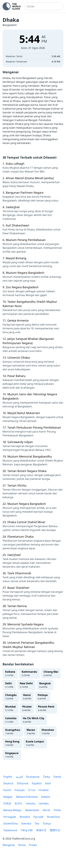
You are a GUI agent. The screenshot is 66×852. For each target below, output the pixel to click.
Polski (57, 810)
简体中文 (41, 830)
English (7, 776)
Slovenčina (53, 817)
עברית (31, 790)
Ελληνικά (22, 783)
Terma (22, 845)
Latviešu (44, 803)
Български (32, 776)
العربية (19, 776)
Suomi (7, 790)
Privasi (33, 845)
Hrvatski (44, 790)
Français (20, 790)
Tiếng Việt (27, 830)
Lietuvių (30, 803)
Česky (46, 776)
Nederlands (32, 810)
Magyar (8, 796)
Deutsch (8, 783)
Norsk (46, 810)
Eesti (48, 783)
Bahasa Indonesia (27, 796)
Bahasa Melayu (12, 810)
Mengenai (9, 845)
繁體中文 (55, 830)
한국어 (18, 803)
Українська (10, 830)
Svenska (26, 823)
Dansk (57, 776)
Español (36, 783)
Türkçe (47, 823)
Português (9, 817)
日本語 (7, 803)
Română (25, 817)
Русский (38, 817)
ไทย (37, 823)
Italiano (45, 796)
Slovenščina (10, 823)
